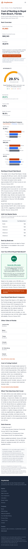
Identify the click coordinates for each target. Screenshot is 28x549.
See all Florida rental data (8, 359)
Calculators (3, 498)
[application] (14, 134)
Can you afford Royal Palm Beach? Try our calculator (13, 291)
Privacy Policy (4, 518)
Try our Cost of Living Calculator (10, 387)
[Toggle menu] (25, 2)
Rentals (6, 8)
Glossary (3, 502)
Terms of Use (4, 520)
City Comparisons (5, 495)
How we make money (6, 61)
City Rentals (4, 491)
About (2, 509)
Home (2, 8)
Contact (3, 522)
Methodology (4, 511)
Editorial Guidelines (5, 513)
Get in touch (4, 530)
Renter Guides (4, 500)
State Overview (4, 493)
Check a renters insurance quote (12, 55)
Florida (10, 8)
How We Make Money (6, 515)
